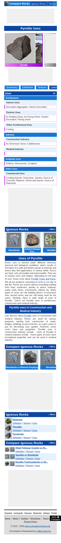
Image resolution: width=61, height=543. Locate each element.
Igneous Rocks (38, 4)
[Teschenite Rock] (8, 435)
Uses (54, 87)
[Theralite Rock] (8, 428)
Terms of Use (49, 518)
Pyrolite (24, 65)
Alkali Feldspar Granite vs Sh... (31, 448)
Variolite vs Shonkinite (26, 455)
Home (7, 518)
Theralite (17, 427)
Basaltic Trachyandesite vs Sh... (31, 462)
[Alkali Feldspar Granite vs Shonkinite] (9, 449)
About (15, 518)
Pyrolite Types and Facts (43, 279)
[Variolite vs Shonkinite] (9, 456)
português (18, 513)
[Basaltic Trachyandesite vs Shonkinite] (9, 463)
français (28, 513)
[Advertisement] (30, 16)
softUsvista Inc (44, 531)
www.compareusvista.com (37, 526)
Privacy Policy (30, 522)
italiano (46, 513)
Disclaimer (35, 518)
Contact (24, 518)
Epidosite (17, 419)
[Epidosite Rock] (8, 421)
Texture (42, 87)
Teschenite (18, 434)
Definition (27, 87)
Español (8, 513)
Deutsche (37, 513)
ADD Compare (55, 518)
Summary (12, 87)
